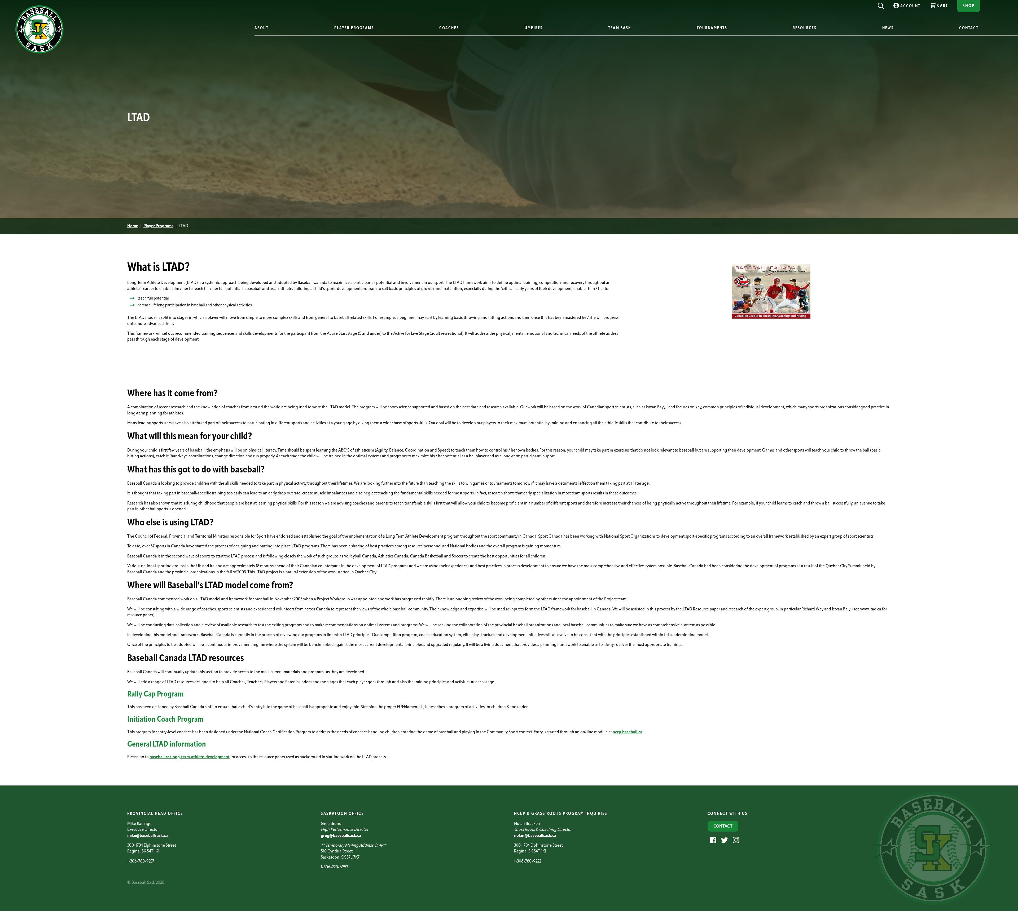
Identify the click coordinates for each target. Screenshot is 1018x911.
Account (910, 6)
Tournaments (712, 28)
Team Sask (619, 28)
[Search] (881, 4)
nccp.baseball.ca (627, 732)
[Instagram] (735, 840)
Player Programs (354, 28)
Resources (805, 28)
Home (132, 226)
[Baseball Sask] (38, 53)
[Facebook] (713, 840)
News (888, 28)
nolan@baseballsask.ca (535, 836)
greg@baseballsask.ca (341, 836)
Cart (942, 6)
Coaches (449, 28)
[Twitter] (723, 840)
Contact (968, 28)
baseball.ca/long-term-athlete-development (190, 757)
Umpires (534, 28)
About (261, 28)
